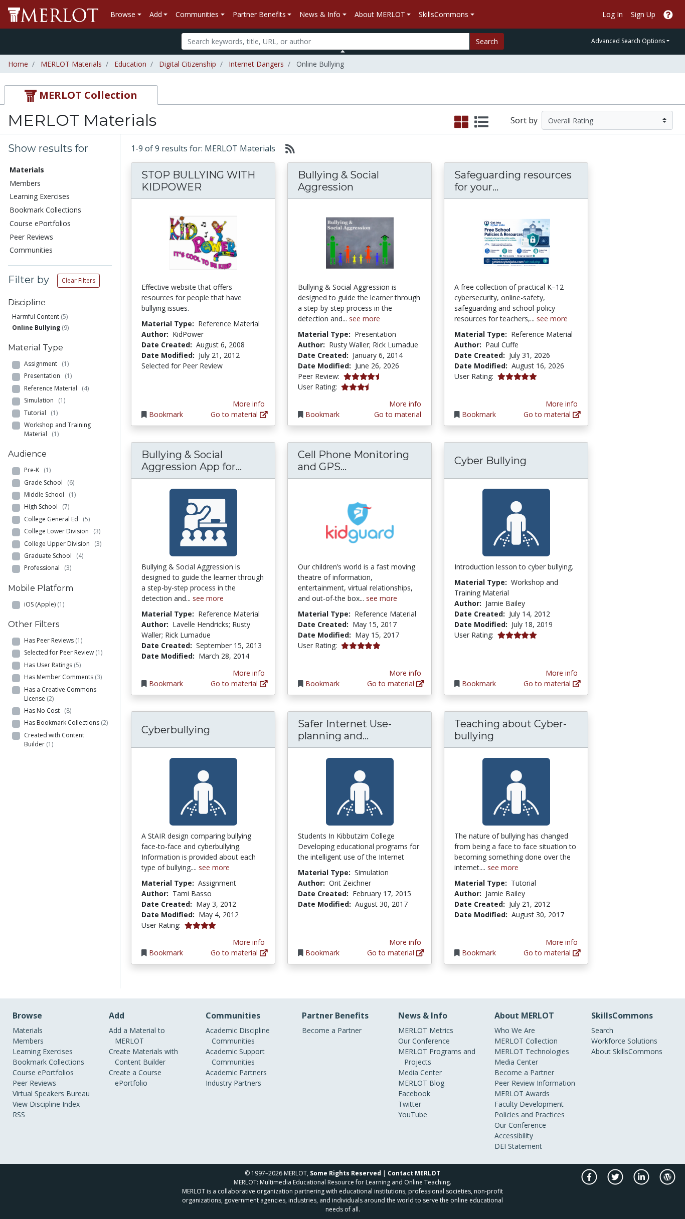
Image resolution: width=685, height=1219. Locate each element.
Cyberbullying (175, 730)
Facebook (414, 1093)
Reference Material (56, 388)
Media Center (420, 1072)
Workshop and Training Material (57, 429)
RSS (19, 1114)
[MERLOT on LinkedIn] (642, 1182)
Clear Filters (78, 280)
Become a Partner (332, 1030)
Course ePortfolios (40, 223)
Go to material (235, 414)
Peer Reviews (31, 237)
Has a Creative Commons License (60, 694)
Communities (31, 250)
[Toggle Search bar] (342, 51)
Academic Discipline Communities (238, 1036)
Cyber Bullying (490, 461)
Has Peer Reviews (53, 640)
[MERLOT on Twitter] (616, 1182)
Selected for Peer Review (63, 652)
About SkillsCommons (626, 1051)
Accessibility (513, 1135)
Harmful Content (35, 316)
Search (487, 41)
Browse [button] (122, 14)
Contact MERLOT (414, 1173)
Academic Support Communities (235, 1057)
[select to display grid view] (461, 122)
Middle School (50, 494)
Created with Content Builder (54, 739)
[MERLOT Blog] (667, 1182)
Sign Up (643, 14)
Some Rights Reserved (345, 1173)
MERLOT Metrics (425, 1030)
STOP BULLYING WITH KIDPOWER (198, 181)
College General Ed (57, 519)
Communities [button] (197, 14)
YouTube (412, 1114)
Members (25, 183)
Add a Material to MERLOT (137, 1036)
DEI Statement (518, 1146)
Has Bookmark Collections (66, 722)
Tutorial (41, 413)
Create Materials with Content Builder (143, 1057)
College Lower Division (62, 531)
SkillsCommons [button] (443, 14)
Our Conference (424, 1041)
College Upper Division (62, 543)
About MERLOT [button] (380, 14)
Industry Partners (233, 1083)
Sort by (524, 120)
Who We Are (514, 1030)
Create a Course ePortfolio (135, 1078)
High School (46, 506)
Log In (612, 14)
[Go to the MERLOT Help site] (668, 14)
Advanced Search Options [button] (628, 41)
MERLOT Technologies (531, 1051)
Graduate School (53, 555)
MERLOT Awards (522, 1093)
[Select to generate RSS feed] (286, 148)
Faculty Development (529, 1104)
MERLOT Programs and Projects (436, 1057)
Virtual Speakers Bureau (51, 1093)
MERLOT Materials (71, 64)
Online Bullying (36, 327)
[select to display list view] (481, 122)
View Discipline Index (46, 1104)
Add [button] (155, 14)
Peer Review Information (534, 1083)
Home (18, 64)
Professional (47, 567)
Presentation (48, 375)
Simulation (44, 400)
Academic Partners (236, 1072)
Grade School (49, 482)
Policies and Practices (529, 1114)
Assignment (46, 363)
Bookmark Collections (45, 210)
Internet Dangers (256, 64)
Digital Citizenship (187, 64)
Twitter (409, 1104)
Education (130, 64)
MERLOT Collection (526, 1041)
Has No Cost (47, 710)
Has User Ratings (52, 665)
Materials (28, 1030)
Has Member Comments (63, 677)
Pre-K (37, 470)
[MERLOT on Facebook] (590, 1182)
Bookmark (166, 414)
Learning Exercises (40, 196)
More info (249, 404)
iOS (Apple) (44, 604)
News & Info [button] (319, 14)
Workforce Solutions (624, 1041)
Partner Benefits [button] (259, 14)
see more (364, 318)
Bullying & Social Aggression (338, 181)
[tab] (81, 95)
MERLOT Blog (421, 1083)
